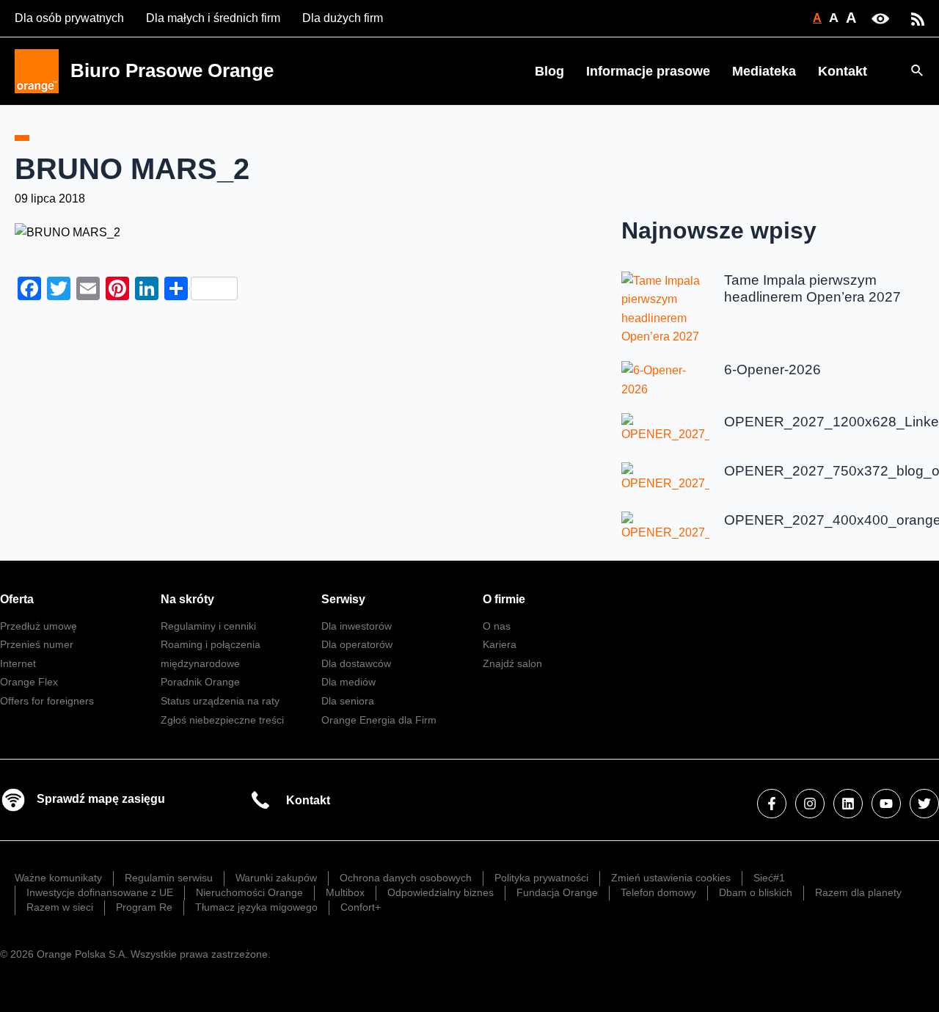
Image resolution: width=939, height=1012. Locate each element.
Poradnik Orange (200, 682)
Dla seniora (347, 701)
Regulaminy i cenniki (208, 626)
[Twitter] (924, 803)
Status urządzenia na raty (220, 701)
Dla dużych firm (342, 18)
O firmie (504, 599)
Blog (549, 71)
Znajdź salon (512, 663)
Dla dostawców (356, 663)
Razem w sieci (59, 907)
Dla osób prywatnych (69, 18)
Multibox (345, 892)
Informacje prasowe (648, 71)
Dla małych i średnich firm (213, 18)
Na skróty (187, 599)
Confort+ (360, 907)
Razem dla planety (858, 892)
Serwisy (343, 599)
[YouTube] (886, 803)
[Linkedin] (848, 803)
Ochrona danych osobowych (406, 878)
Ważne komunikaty (58, 878)
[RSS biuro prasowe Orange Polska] (917, 18)
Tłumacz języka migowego (256, 907)
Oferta (17, 599)
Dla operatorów (356, 644)
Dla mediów (348, 682)
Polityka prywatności (541, 878)
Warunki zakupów (276, 878)
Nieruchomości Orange (249, 892)
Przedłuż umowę (38, 626)
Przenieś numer (36, 644)
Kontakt (842, 71)
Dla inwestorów (356, 626)
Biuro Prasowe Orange (172, 70)
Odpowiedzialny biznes (440, 892)
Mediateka (764, 71)
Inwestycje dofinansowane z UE (99, 892)
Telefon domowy (658, 892)
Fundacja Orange (557, 892)
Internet (18, 663)
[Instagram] (810, 803)
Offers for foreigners (47, 701)
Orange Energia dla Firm (378, 720)
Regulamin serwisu (169, 878)
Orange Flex (29, 682)
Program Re (144, 907)
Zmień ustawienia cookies (671, 878)
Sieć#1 (769, 878)
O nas (497, 626)
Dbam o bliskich (755, 892)
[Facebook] (771, 803)
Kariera (499, 644)
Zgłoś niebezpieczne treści (222, 720)
